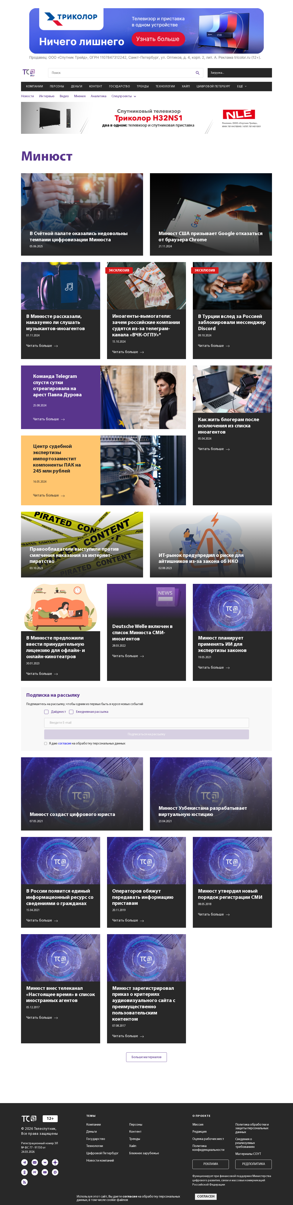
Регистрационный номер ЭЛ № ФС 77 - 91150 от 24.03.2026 (39, 1148)
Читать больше (46, 419)
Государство (119, 86)
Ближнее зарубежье (144, 1153)
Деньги (76, 86)
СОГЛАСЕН (205, 1196)
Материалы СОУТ (248, 1154)
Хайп (186, 86)
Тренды (143, 86)
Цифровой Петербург (213, 86)
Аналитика (99, 96)
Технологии (165, 86)
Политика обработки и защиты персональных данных (252, 1128)
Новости (27, 96)
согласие (64, 743)
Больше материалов (146, 1057)
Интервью (46, 96)
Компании (34, 86)
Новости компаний (100, 1160)
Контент (95, 86)
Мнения (79, 96)
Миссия (197, 1124)
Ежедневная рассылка (92, 712)
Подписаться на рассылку (146, 734)
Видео (64, 96)
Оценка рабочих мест (208, 1139)
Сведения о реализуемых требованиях (245, 1143)
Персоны (57, 86)
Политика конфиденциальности (208, 1148)
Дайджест (58, 712)
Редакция (199, 1131)
